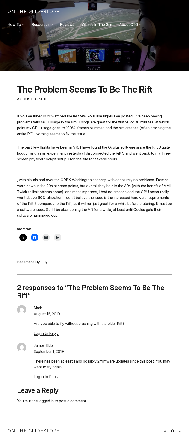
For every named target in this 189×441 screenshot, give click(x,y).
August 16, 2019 (47, 314)
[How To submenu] (23, 25)
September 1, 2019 (49, 351)
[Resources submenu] (51, 25)
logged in (46, 401)
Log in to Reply (46, 333)
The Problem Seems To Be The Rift (84, 89)
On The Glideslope (33, 11)
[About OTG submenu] (140, 25)
